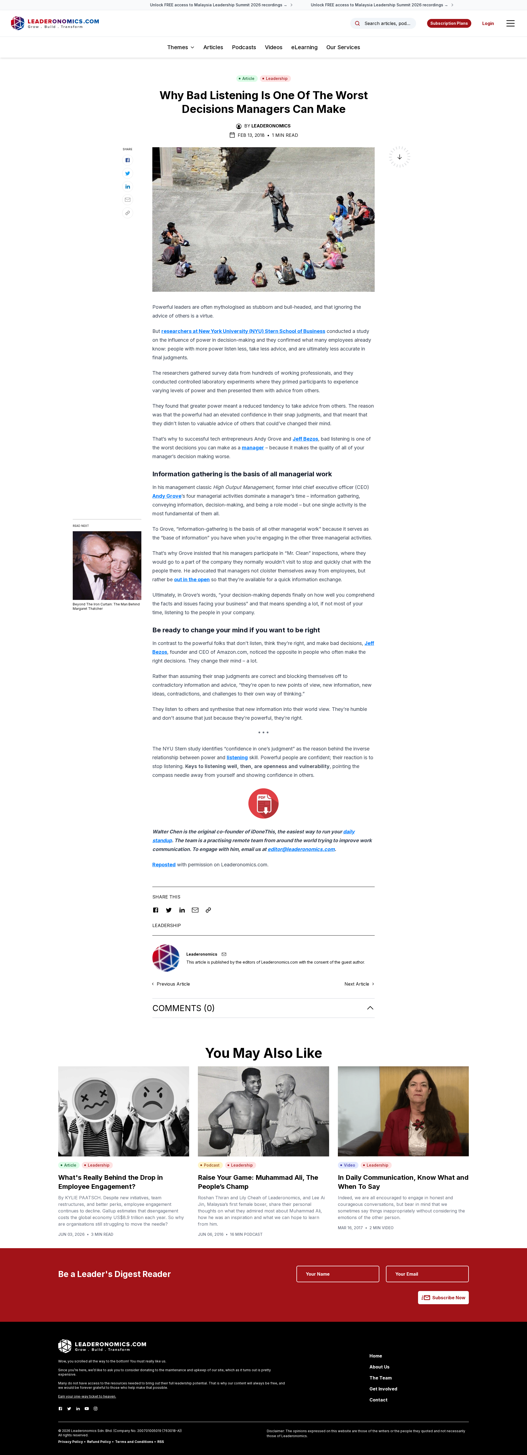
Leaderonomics (271, 126)
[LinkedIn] (78, 1408)
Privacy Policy (70, 1442)
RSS (160, 1442)
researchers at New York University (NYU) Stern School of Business (243, 331)
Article (248, 78)
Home (375, 1356)
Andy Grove (166, 496)
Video (349, 1165)
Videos (273, 47)
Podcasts (244, 47)
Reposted (164, 864)
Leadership (277, 78)
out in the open (192, 579)
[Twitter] (69, 1408)
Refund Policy (99, 1442)
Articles (213, 47)
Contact (378, 1400)
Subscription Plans (449, 23)
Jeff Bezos (305, 439)
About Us (379, 1367)
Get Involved (383, 1389)
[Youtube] (87, 1408)
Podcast (212, 1165)
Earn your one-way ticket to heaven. (87, 1396)
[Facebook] (60, 1408)
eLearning (304, 47)
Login (488, 23)
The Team (380, 1378)
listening (237, 757)
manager (253, 447)
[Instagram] (95, 1408)
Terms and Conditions (134, 1442)
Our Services (343, 47)
